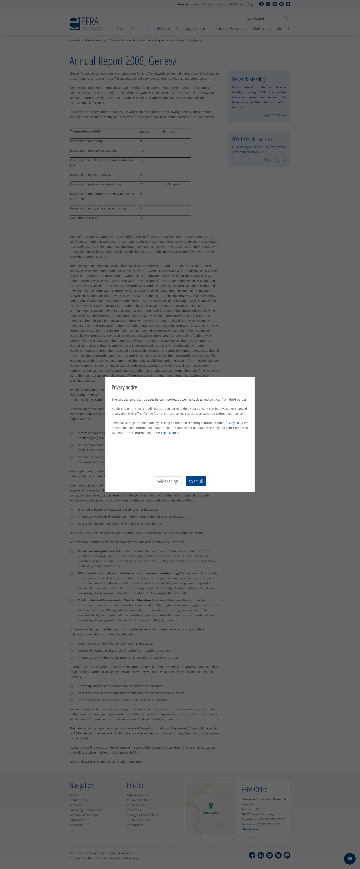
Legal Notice (169, 433)
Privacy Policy (234, 423)
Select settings (167, 481)
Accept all (196, 481)
